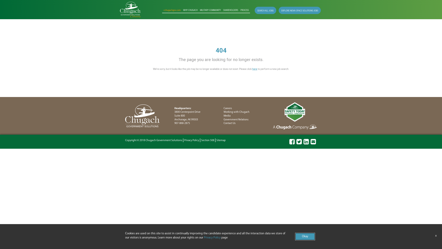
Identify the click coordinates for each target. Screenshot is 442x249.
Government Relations (236, 119)
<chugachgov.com (172, 10)
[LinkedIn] (306, 143)
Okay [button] (305, 236)
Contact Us (230, 123)
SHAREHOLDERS (230, 10)
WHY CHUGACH (190, 10)
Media (227, 116)
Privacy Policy (191, 140)
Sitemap (221, 140)
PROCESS (245, 10)
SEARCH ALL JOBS (265, 10)
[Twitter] (299, 143)
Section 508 (207, 140)
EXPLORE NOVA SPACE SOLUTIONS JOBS (299, 10)
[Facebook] (292, 143)
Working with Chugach (236, 112)
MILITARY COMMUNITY (210, 10)
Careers (228, 108)
